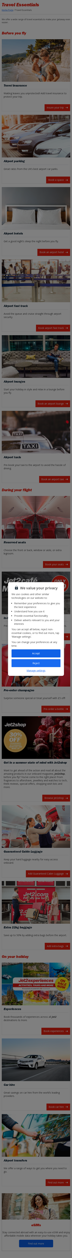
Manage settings (36, 670)
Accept (36, 653)
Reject (36, 663)
